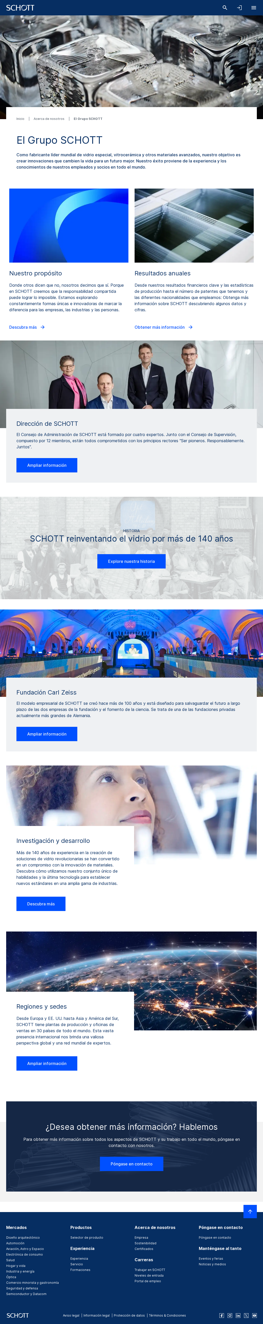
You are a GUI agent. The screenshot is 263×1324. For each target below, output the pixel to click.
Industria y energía (20, 1271)
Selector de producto (86, 1237)
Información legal (96, 1315)
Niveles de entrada (149, 1275)
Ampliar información (47, 465)
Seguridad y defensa (22, 1288)
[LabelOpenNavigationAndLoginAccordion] (239, 8)
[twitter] (246, 1315)
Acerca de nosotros (49, 119)
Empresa (141, 1237)
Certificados (144, 1249)
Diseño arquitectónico (23, 1237)
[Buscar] (225, 8)
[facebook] (221, 1315)
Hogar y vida (15, 1266)
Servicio (76, 1264)
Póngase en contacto (132, 1163)
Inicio (20, 119)
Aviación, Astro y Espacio (25, 1249)
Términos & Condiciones (167, 1315)
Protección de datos (129, 1315)
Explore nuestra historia (131, 561)
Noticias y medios (212, 1264)
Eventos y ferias (211, 1258)
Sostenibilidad (145, 1243)
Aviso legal (71, 1315)
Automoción (15, 1243)
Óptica (11, 1277)
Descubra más (23, 327)
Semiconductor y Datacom (26, 1294)
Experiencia (79, 1258)
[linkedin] (238, 1315)
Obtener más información (160, 327)
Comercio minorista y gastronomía (32, 1283)
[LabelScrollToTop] (250, 1211)
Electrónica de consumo (24, 1254)
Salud (10, 1260)
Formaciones (80, 1270)
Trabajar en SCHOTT (150, 1270)
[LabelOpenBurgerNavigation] (254, 8)
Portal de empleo (148, 1281)
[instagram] (230, 1315)
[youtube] (254, 1315)
